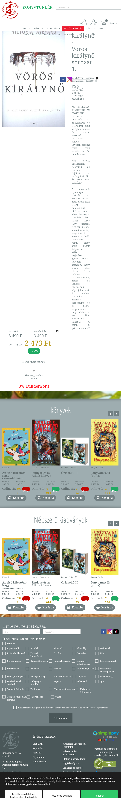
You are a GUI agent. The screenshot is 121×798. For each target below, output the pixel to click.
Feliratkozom (61, 717)
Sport (102, 681)
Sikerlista (29, 34)
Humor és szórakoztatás (83, 662)
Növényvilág (106, 676)
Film (102, 653)
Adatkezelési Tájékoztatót (95, 707)
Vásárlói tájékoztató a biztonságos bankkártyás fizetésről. (106, 752)
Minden (11, 643)
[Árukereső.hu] (105, 764)
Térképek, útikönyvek (85, 690)
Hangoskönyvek (62, 660)
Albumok (58, 648)
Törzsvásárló (87, 34)
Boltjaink (37, 743)
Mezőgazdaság (37, 676)
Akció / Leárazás (73, 28)
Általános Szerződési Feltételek (74, 745)
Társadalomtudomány (64, 689)
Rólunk (36, 752)
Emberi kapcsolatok (36, 655)
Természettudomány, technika (17, 698)
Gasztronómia (14, 660)
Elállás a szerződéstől (74, 758)
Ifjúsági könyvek (108, 660)
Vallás (58, 696)
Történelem (37, 696)
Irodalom (35, 668)
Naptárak (81, 676)
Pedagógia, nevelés (35, 683)
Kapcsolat (70, 34)
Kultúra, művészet (85, 668)
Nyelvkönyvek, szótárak (14, 683)
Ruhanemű (82, 681)
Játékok (57, 668)
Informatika (13, 668)
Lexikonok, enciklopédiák (107, 670)
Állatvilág (81, 648)
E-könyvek (105, 648)
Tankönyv (35, 689)
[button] (110, 21)
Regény (57, 681)
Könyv (26, 28)
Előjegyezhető (94, 28)
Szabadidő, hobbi (15, 689)
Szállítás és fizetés (49, 34)
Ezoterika (81, 653)
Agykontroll (13, 648)
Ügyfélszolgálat (71, 763)
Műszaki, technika (62, 676)
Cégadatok (38, 757)
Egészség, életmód (16, 653)
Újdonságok (53, 28)
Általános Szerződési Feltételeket (61, 707)
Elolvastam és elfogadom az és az (63, 707)
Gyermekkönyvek (39, 660)
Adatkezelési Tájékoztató (70, 753)
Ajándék (38, 28)
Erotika (57, 653)
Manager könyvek (16, 676)
